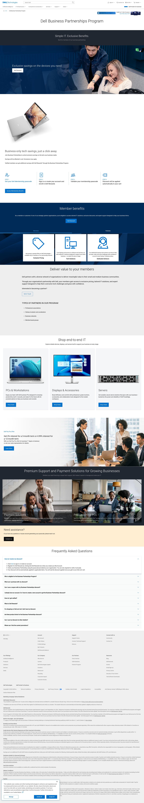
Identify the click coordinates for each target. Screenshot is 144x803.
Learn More (9, 448)
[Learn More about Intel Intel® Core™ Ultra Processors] (135, 12)
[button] (111, 2)
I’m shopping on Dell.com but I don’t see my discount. (20, 609)
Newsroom (40, 670)
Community (109, 638)
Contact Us (109, 641)
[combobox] (49, 2)
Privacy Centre (110, 670)
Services (5, 667)
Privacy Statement (39, 689)
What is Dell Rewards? (11, 603)
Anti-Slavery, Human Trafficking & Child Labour (117, 689)
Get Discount (18, 70)
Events (108, 664)
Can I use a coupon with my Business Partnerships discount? (22, 587)
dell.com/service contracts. (10, 762)
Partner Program (76, 664)
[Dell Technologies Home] (10, 2)
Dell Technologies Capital (44, 664)
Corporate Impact (42, 676)
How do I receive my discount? (13, 559)
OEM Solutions (76, 661)
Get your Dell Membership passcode (18, 181)
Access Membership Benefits (15, 191)
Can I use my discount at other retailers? (16, 620)
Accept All (51, 796)
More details (88, 720)
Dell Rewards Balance (43, 650)
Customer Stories (42, 679)
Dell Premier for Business (135, 6)
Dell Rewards (109, 661)
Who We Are (41, 658)
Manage (11, 796)
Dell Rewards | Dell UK (116, 711)
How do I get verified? (10, 598)
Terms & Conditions (26, 689)
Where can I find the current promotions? (16, 625)
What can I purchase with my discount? (16, 582)
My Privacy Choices (53, 689)
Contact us (9, 539)
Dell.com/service (102, 733)
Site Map (5, 638)
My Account (41, 638)
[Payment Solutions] (37, 501)
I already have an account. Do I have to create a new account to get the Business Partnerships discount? (34, 593)
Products (5, 661)
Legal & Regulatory (86, 689)
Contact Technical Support (79, 641)
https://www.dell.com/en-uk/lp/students (92, 701)
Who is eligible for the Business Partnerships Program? (20, 576)
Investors (40, 667)
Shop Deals (11, 405)
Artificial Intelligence (8, 658)
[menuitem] (20, 7)
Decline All (39, 796)
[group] (25, 379)
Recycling (40, 673)
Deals (4, 670)
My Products (41, 647)
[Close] (57, 781)
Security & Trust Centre (112, 673)
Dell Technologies (7, 685)
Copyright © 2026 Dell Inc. (10, 689)
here (12, 564)
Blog (107, 658)
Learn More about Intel (125, 13)
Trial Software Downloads (113, 676)
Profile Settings (42, 644)
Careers (40, 661)
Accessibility (98, 689)
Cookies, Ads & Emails (71, 689)
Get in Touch (27, 294)
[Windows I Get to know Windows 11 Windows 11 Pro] (106, 12)
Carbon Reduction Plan (9, 692)
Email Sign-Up (109, 667)
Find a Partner (75, 658)
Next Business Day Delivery (116, 774)
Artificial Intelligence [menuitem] (8, 6)
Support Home (76, 638)
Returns (74, 644)
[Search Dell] (73, 2)
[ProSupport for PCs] (107, 501)
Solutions (5, 664)
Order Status (41, 641)
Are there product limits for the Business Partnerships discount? (23, 614)
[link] (120, 2)
